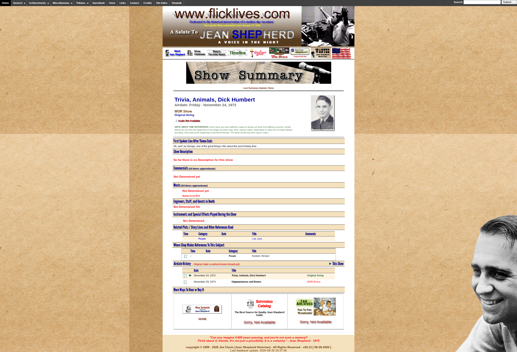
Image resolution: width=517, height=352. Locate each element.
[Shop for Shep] (279, 57)
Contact (134, 3)
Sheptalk (177, 3)
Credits (147, 3)
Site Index (161, 3)
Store (112, 3)
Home (5, 3)
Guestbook (98, 3)
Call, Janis (257, 238)
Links (123, 3)
